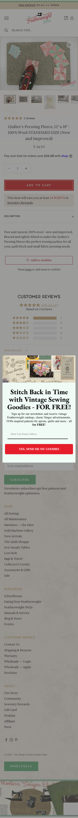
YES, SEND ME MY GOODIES (39, 449)
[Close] (71, 360)
